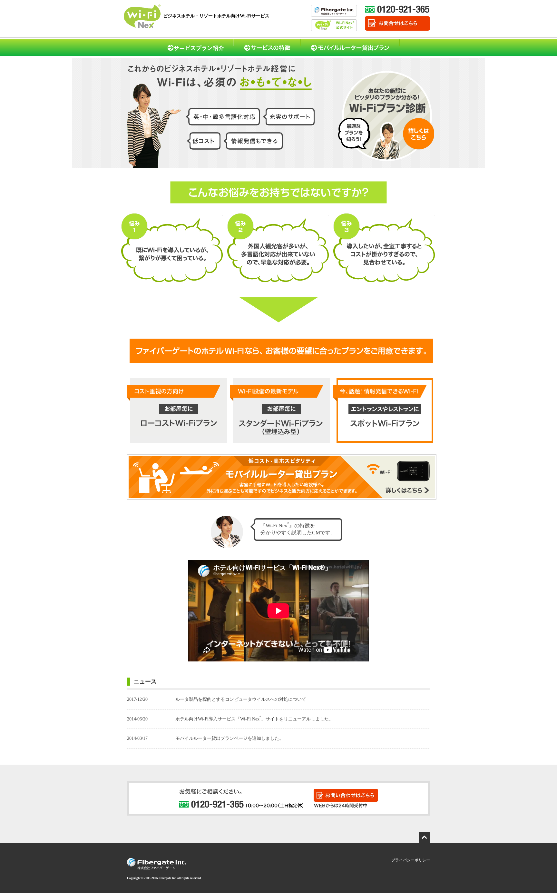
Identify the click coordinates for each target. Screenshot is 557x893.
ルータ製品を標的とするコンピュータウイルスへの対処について (216, 699)
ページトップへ (425, 836)
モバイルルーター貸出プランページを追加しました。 (205, 738)
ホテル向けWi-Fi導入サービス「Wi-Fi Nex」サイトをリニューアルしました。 (230, 719)
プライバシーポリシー (410, 860)
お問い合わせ (357, 790)
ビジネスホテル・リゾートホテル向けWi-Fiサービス (216, 16)
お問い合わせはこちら (397, 23)
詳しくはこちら (425, 456)
